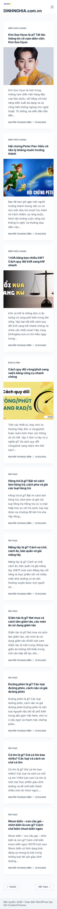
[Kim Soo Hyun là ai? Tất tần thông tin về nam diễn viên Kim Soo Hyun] (28, 66)
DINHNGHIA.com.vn (22, 10)
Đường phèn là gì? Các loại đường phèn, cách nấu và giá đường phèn (27, 688)
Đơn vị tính (14, 363)
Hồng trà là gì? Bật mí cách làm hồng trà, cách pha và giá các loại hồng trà (28, 484)
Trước (12, 887)
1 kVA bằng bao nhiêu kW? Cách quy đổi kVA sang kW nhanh (26, 261)
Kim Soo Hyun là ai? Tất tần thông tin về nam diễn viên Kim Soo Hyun (26, 38)
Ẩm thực (13, 474)
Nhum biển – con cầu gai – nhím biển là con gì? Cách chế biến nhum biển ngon (25, 825)
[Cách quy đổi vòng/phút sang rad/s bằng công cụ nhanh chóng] (28, 401)
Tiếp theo (43, 887)
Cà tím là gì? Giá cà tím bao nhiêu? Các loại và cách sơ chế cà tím (26, 758)
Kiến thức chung (17, 28)
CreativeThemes (17, 905)
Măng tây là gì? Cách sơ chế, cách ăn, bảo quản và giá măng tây (27, 551)
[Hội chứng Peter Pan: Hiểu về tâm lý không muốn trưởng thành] (28, 178)
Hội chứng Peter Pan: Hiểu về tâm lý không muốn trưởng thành (28, 150)
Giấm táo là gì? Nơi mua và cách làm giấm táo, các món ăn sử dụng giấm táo (27, 621)
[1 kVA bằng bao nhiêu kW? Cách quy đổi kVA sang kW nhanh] (28, 289)
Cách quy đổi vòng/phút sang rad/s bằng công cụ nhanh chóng (28, 373)
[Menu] (52, 7)
